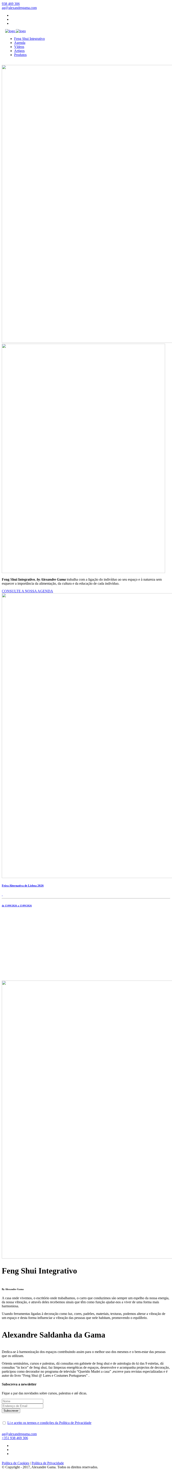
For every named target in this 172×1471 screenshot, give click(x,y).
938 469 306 (15, 1438)
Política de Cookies (15, 1463)
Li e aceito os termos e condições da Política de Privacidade (49, 1423)
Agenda (19, 43)
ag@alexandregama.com (19, 1434)
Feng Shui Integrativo (29, 39)
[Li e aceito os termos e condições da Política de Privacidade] (4, 1423)
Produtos (20, 55)
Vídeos (19, 47)
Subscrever (11, 1410)
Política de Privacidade (48, 1463)
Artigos (19, 51)
